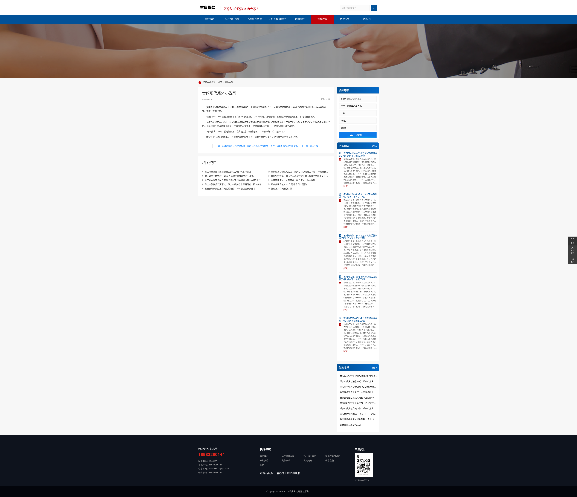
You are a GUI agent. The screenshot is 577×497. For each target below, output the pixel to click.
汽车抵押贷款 (254, 19)
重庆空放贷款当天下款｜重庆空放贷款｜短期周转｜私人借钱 (233, 184)
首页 (220, 82)
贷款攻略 (322, 19)
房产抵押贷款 (232, 19)
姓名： (344, 98)
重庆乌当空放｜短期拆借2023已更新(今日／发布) (228, 171)
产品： (344, 106)
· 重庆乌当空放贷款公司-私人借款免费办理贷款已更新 (358, 386)
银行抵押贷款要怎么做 (281, 188)
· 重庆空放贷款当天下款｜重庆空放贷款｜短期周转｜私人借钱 (358, 408)
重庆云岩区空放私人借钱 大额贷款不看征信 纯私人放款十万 (233, 180)
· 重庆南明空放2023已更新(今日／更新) (357, 413)
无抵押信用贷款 (277, 19)
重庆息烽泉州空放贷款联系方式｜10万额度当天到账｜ (230, 188)
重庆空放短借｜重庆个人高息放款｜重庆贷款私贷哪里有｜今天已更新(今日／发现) (300, 175)
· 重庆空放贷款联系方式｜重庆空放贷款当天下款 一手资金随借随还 (358, 381)
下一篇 (310, 145)
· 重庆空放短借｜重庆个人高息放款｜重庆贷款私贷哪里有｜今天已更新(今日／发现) (358, 392)
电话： (344, 120)
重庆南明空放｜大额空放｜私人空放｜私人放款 (293, 180)
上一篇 (256, 145)
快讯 (262, 465)
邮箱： (344, 127)
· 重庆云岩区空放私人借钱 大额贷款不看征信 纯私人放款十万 (358, 397)
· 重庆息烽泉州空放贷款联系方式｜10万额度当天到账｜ (358, 419)
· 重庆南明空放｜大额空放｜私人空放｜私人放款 (358, 402)
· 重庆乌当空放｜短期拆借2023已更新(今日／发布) (358, 375)
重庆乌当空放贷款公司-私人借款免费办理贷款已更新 (229, 175)
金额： (344, 113)
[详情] (345, 185)
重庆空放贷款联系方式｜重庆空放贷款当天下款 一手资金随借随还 (300, 171)
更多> (374, 145)
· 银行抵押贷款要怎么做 (350, 424)
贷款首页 (209, 19)
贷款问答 (345, 19)
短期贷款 (300, 19)
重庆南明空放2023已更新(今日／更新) (289, 184)
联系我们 (367, 19)
